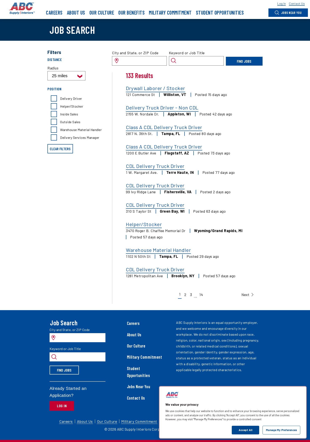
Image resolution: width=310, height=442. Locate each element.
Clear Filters (60, 148)
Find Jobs (244, 61)
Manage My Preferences (281, 429)
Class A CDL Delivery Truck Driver (164, 127)
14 (201, 294)
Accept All (245, 429)
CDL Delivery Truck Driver (155, 166)
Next (245, 294)
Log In (62, 405)
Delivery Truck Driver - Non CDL (162, 107)
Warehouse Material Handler (158, 250)
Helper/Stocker (144, 224)
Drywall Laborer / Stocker (155, 88)
